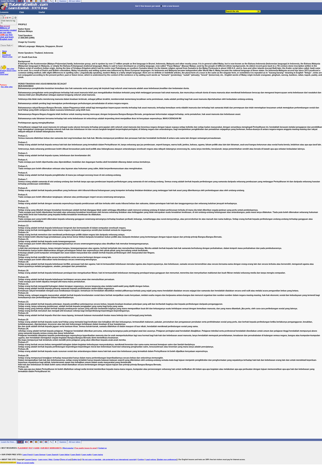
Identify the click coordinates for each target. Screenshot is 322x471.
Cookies (141, 459)
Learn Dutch (75, 455)
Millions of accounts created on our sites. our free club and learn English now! (8, 33)
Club (21, 12)
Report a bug (7, 57)
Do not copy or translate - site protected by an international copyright (109, 459)
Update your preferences (166, 459)
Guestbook (6, 55)
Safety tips (76, 459)
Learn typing (98, 455)
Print (4, 53)
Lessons (4, 12)
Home (4, 51)
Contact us (102, 448)
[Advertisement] (170, 414)
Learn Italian (64, 455)
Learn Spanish (52, 455)
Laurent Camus (31, 459)
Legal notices (151, 459)
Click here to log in (8, 21)
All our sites (74, 442)
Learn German (39, 455)
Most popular (68, 448)
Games (62, 442)
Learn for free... (8, 442)
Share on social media (25, 463)
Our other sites (7, 87)
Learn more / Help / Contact (49, 459)
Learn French (28, 455)
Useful (42, 12)
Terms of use (66, 459)
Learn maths (87, 455)
